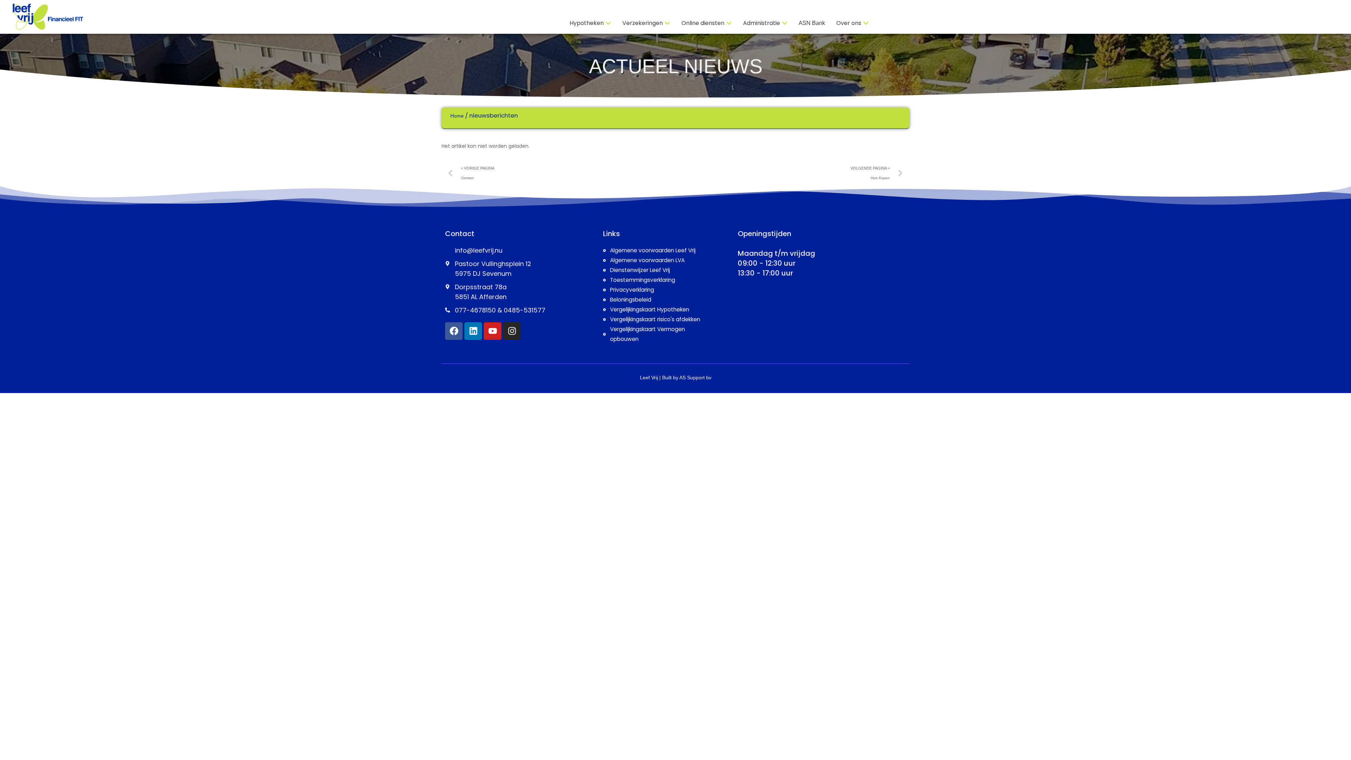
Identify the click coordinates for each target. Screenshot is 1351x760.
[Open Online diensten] (729, 23)
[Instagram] (512, 331)
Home (457, 116)
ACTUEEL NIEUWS (675, 66)
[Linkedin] (473, 331)
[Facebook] (454, 331)
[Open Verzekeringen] (667, 23)
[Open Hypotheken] (608, 23)
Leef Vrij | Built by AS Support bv (675, 377)
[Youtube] (492, 331)
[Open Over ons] (866, 23)
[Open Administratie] (784, 23)
